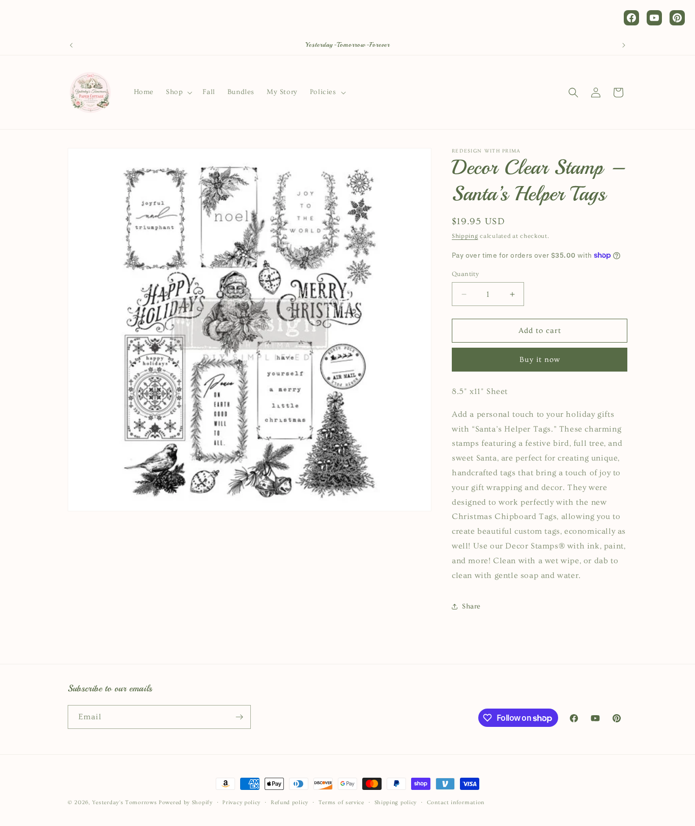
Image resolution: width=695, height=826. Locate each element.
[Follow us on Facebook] (631, 17)
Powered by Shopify (186, 802)
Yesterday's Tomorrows (124, 802)
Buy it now (539, 359)
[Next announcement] (624, 45)
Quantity (465, 274)
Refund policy (289, 802)
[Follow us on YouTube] (654, 17)
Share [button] (471, 606)
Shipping (465, 236)
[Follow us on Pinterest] (677, 17)
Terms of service (341, 802)
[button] (178, 92)
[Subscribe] (239, 717)
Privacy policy (241, 802)
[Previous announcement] (71, 45)
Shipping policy (395, 802)
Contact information (455, 802)
